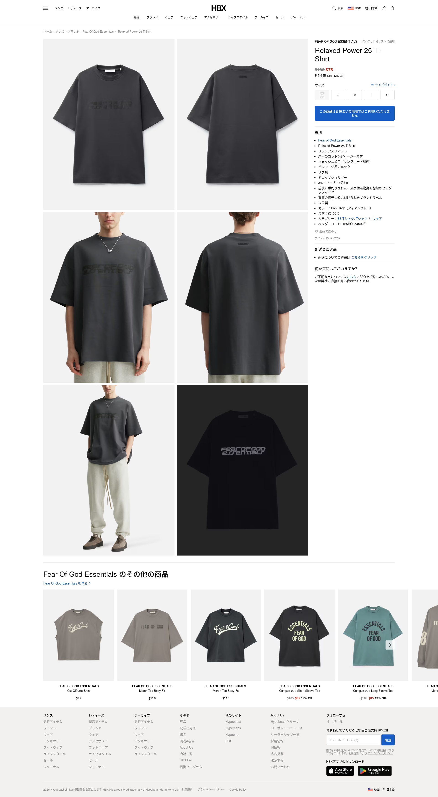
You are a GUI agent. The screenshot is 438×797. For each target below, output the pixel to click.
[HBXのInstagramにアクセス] (335, 721)
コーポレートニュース (286, 728)
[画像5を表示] (109, 470)
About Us (186, 747)
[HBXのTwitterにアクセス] (341, 721)
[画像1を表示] (109, 124)
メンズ (59, 8)
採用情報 (277, 741)
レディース (75, 8)
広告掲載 (277, 754)
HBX (228, 741)
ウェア (377, 218)
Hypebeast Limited (62, 789)
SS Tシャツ (345, 218)
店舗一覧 (186, 754)
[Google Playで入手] (375, 771)
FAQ (183, 721)
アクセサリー (52, 741)
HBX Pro (186, 760)
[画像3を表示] (109, 297)
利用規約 (354, 753)
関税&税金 (187, 741)
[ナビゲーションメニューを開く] (45, 8)
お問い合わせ (280, 767)
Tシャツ (362, 218)
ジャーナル (51, 767)
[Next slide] (390, 645)
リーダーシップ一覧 (285, 734)
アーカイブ (93, 8)
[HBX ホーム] (219, 7)
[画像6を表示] (242, 470)
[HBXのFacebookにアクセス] (328, 721)
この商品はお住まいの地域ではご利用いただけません (355, 113)
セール (48, 760)
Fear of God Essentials (98, 32)
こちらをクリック (364, 257)
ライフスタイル (54, 754)
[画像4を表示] (242, 297)
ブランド (73, 32)
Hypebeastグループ (285, 721)
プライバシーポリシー (380, 753)
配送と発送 (188, 728)
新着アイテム (52, 721)
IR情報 (275, 747)
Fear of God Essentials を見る (65, 583)
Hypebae (231, 734)
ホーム (47, 32)
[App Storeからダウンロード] (340, 771)
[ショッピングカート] (392, 8)
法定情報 (277, 760)
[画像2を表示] (242, 124)
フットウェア (53, 747)
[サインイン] (384, 8)
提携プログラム (191, 767)
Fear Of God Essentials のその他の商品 (106, 574)
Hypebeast (233, 721)
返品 (183, 734)
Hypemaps (233, 728)
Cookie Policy (238, 789)
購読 (388, 740)
